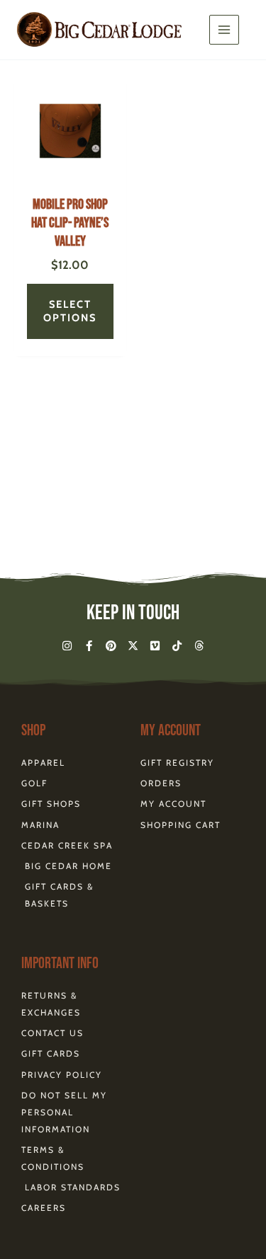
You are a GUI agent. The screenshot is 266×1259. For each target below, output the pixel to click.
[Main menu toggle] (224, 30)
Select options (69, 311)
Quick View (69, 174)
